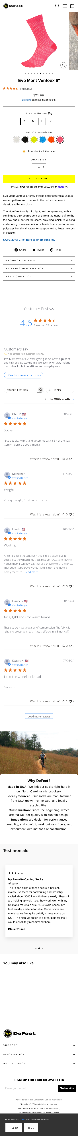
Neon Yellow (34, 139)
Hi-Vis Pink (60, 139)
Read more (31, 572)
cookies (22, 1119)
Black (25, 139)
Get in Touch (14, 1063)
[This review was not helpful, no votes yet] (70, 459)
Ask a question (18, 276)
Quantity (39, 159)
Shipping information (24, 268)
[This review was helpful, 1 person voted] (64, 701)
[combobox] (59, 399)
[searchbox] (20, 390)
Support (10, 1045)
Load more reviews (39, 716)
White (16, 139)
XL (51, 121)
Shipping (26, 100)
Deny (31, 1128)
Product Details (20, 260)
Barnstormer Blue (42, 139)
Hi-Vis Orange (51, 139)
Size (36, 113)
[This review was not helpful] (70, 701)
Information (14, 1054)
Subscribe (67, 1088)
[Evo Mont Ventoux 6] (5, 1013)
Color (39, 132)
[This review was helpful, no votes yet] (64, 459)
